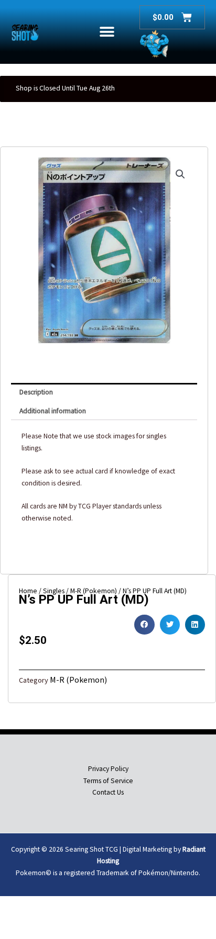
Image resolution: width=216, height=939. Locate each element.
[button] (107, 32)
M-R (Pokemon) (78, 679)
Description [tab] (36, 392)
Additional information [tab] (52, 410)
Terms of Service (108, 780)
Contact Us (108, 792)
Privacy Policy (108, 768)
